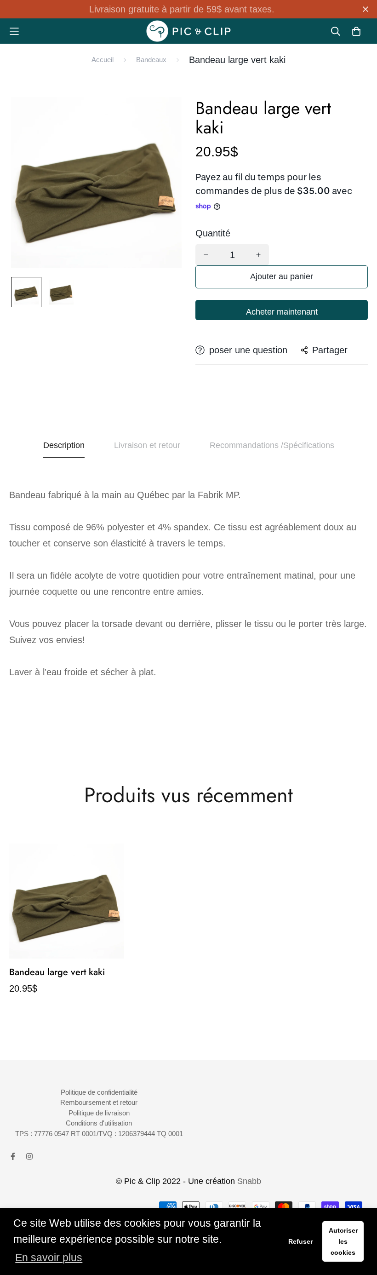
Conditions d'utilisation (99, 1123)
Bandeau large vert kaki (57, 972)
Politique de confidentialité (99, 1092)
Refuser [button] (300, 1241)
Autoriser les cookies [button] (343, 1241)
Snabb (249, 1181)
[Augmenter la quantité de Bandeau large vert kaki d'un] (258, 254)
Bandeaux (151, 59)
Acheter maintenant (282, 311)
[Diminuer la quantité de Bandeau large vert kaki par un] (206, 254)
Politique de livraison (99, 1113)
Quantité (212, 233)
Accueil (102, 59)
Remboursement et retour (98, 1102)
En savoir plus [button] (48, 1258)
